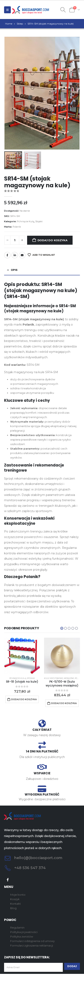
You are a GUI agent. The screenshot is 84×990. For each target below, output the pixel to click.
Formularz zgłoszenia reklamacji (31, 945)
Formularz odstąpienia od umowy (32, 941)
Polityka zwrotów (21, 936)
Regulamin (17, 927)
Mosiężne (69, 678)
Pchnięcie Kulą (25, 221)
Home (8, 23)
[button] (7, 9)
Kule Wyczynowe (53, 678)
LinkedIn (14, 255)
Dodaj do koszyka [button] (24, 699)
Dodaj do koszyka (52, 240)
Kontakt (15, 903)
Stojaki (39, 221)
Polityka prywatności (24, 932)
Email (22, 255)
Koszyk (15, 899)
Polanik (17, 226)
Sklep (20, 23)
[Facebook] (8, 880)
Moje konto (17, 894)
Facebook (7, 255)
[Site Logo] (30, 10)
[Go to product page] (22, 656)
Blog (13, 908)
